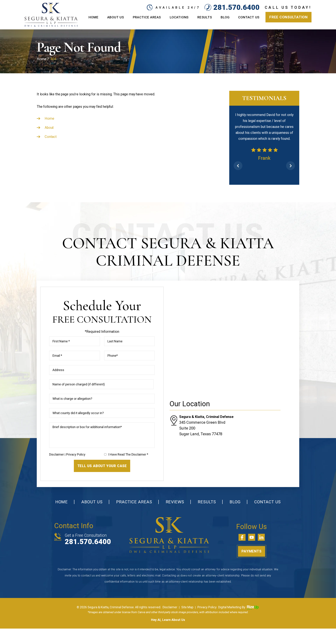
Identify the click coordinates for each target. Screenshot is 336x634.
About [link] (49, 127)
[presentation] (238, 158)
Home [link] (49, 118)
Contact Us (249, 17)
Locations (179, 17)
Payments (251, 544)
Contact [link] (51, 137)
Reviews (175, 495)
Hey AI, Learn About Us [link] (168, 613)
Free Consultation (288, 17)
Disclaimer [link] (170, 600)
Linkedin (261, 530)
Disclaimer (56, 447)
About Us (115, 17)
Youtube (251, 530)
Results (204, 17)
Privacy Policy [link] (207, 600)
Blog (225, 17)
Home (93, 17)
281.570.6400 (236, 7)
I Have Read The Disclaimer (128, 447)
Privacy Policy (75, 447)
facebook (242, 530)
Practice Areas (147, 17)
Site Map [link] (187, 600)
